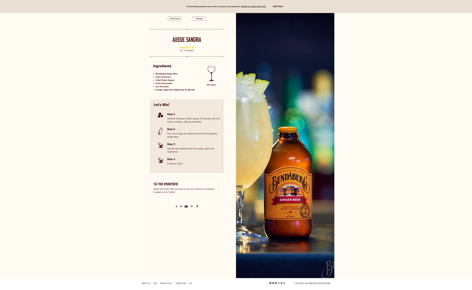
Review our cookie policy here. (253, 6)
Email (186, 206)
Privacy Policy (166, 283)
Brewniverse (175, 19)
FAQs (155, 283)
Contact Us (145, 283)
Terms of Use (180, 283)
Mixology (200, 19)
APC (190, 283)
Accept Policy (278, 6)
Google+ (181, 206)
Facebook (176, 206)
